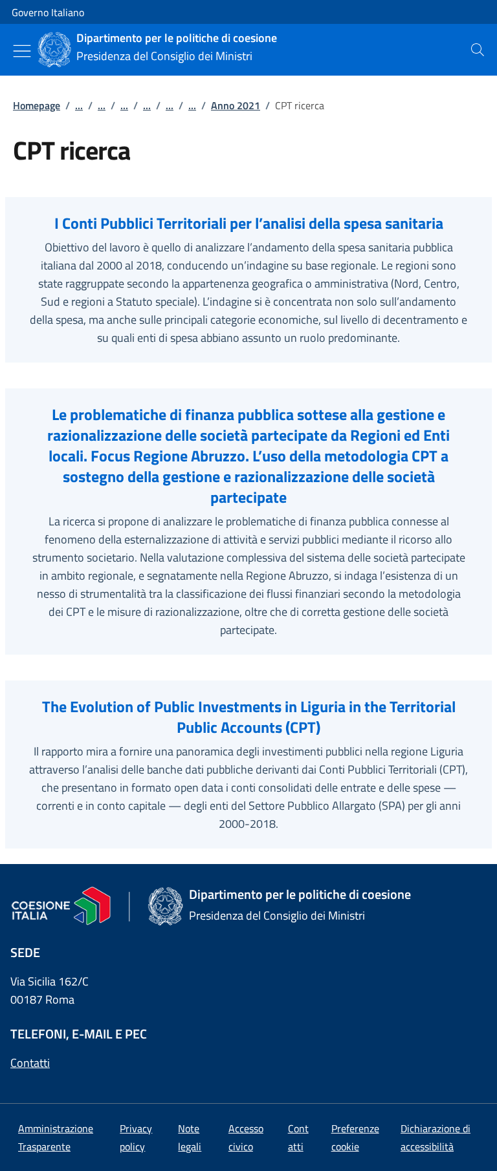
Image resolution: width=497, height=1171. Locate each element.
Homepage (36, 105)
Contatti (30, 1062)
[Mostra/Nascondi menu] (22, 51)
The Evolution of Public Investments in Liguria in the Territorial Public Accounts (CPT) (249, 716)
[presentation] (477, 50)
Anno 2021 (235, 105)
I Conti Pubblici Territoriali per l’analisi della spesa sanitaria (248, 223)
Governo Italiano (48, 12)
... (79, 105)
